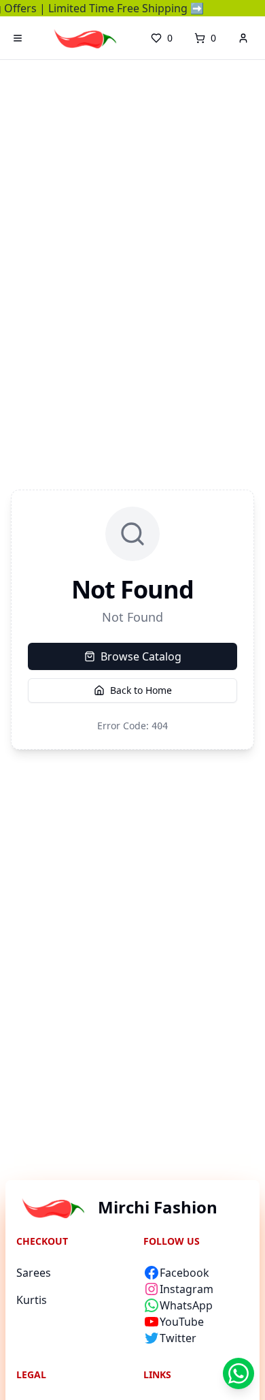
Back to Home (141, 690)
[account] (243, 38)
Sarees (33, 1272)
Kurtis (31, 1299)
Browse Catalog (141, 656)
